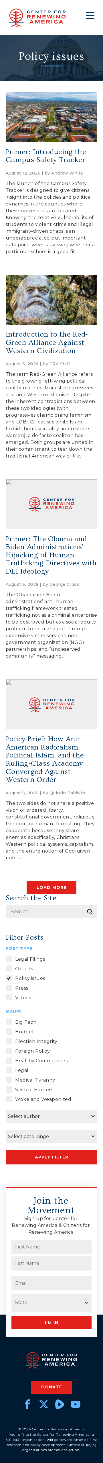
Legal (21, 1070)
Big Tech (25, 1022)
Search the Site (31, 898)
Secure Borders (34, 1089)
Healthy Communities (41, 1060)
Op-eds (24, 968)
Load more (51, 887)
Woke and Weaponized (43, 1099)
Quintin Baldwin (67, 792)
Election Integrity (36, 1041)
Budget (24, 1031)
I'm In (51, 1322)
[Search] (89, 911)
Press (21, 988)
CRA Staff (59, 363)
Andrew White (67, 173)
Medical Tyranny (35, 1080)
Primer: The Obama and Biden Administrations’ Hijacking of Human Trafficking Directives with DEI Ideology (51, 555)
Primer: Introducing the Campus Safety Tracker (46, 156)
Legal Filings (30, 959)
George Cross (64, 584)
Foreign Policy (32, 1051)
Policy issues (30, 978)
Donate (51, 1386)
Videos (23, 997)
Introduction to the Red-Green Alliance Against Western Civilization (47, 342)
